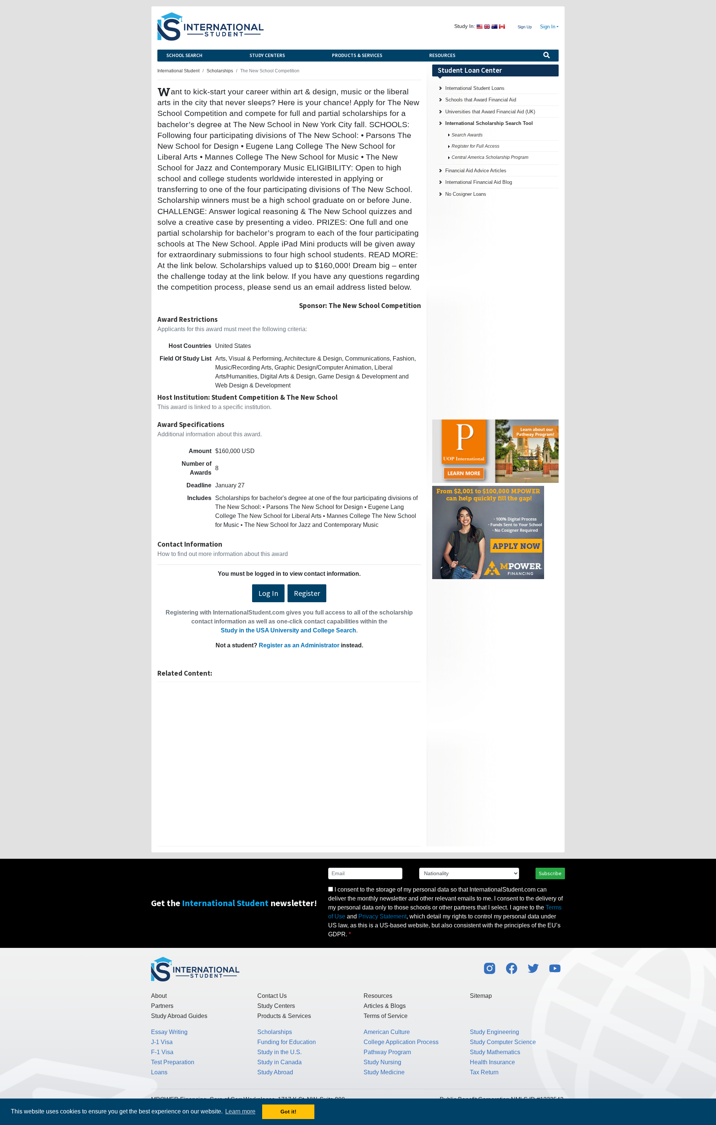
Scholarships (274, 1032)
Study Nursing (382, 1062)
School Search (184, 55)
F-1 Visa (162, 1052)
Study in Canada (279, 1062)
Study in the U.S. (279, 1052)
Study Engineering (494, 1032)
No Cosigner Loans (465, 194)
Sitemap (481, 996)
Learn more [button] (240, 1111)
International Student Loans (475, 88)
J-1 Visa (162, 1042)
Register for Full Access (475, 146)
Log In (268, 593)
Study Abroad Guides (179, 1016)
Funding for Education (286, 1042)
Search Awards (467, 135)
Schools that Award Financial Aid (480, 100)
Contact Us (272, 996)
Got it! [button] (288, 1112)
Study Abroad (275, 1072)
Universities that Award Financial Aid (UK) (490, 111)
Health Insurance (492, 1062)
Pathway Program (387, 1052)
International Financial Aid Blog (478, 182)
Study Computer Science (503, 1042)
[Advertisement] (289, 764)
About (159, 996)
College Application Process (401, 1042)
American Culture (387, 1032)
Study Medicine (384, 1072)
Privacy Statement (382, 916)
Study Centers (267, 55)
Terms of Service (386, 1016)
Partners (162, 1006)
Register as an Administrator (299, 645)
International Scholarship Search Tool (489, 123)
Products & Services (357, 55)
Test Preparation (172, 1062)
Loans (159, 1072)
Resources (442, 55)
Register (307, 593)
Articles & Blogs (385, 1006)
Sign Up (525, 27)
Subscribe (550, 873)
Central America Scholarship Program (490, 157)
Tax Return (484, 1072)
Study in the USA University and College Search (288, 630)
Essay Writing (169, 1032)
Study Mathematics (495, 1052)
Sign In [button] (547, 26)
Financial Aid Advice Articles (475, 170)
